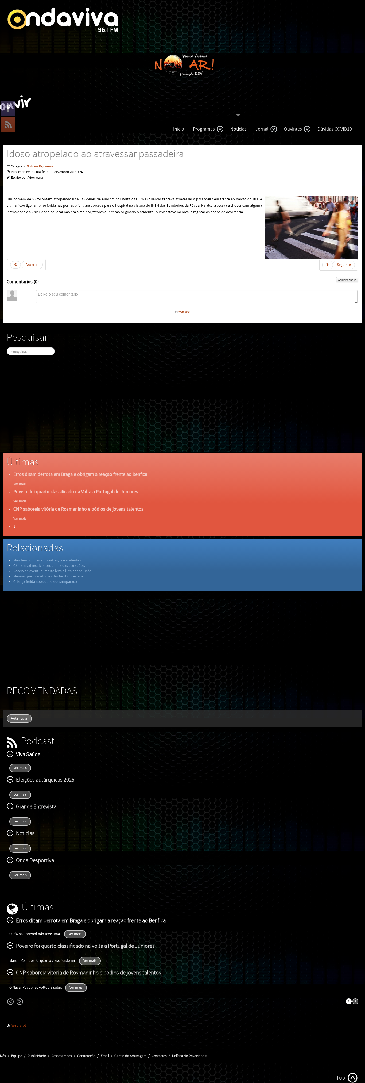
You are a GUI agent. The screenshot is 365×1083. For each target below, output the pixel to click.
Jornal (262, 129)
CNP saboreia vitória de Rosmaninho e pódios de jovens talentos (78, 509)
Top (340, 1077)
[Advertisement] (167, 408)
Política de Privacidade (189, 1056)
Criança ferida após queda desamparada (45, 582)
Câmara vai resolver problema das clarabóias (49, 566)
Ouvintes (293, 129)
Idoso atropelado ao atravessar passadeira (95, 154)
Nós (3, 1056)
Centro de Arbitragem (130, 1056)
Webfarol (18, 1025)
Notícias (238, 129)
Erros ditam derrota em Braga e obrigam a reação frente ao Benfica (80, 474)
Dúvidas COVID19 (334, 129)
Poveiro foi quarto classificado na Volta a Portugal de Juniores (75, 492)
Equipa (16, 1056)
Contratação (86, 1056)
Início (178, 129)
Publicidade (37, 1056)
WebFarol (184, 311)
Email (105, 1056)
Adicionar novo (347, 280)
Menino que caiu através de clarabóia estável (48, 576)
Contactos (159, 1056)
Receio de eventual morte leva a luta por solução (52, 571)
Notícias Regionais (40, 166)
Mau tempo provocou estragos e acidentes (47, 560)
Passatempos (61, 1056)
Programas (204, 129)
